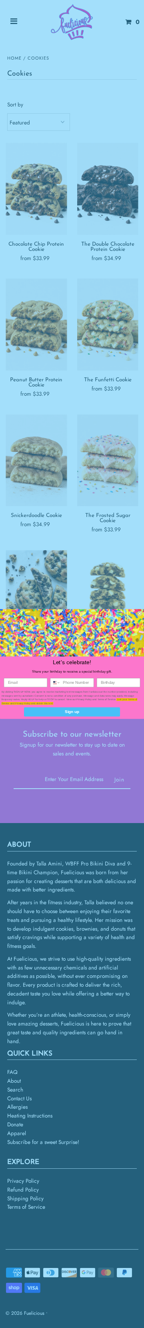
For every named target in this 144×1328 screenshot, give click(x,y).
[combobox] (55, 682)
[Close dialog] (139, 613)
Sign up (72, 712)
